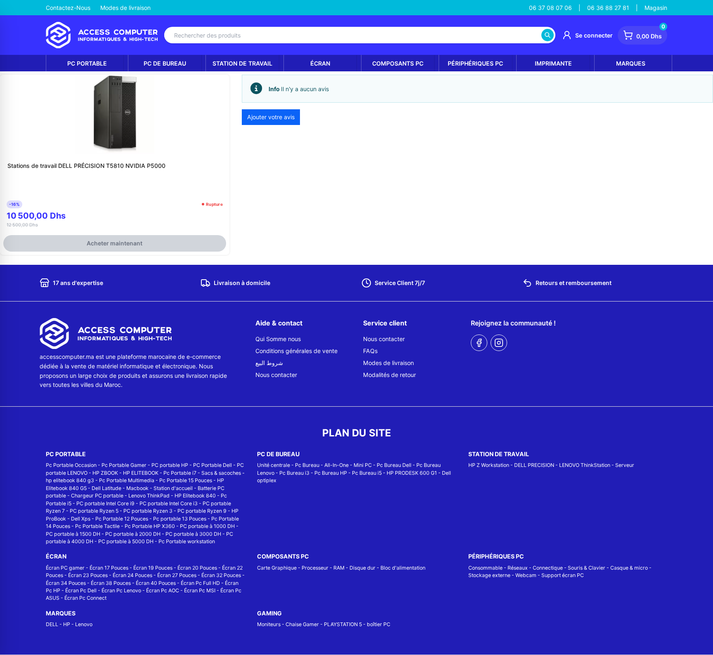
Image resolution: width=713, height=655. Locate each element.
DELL (52, 624)
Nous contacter (276, 374)
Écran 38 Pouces (111, 583)
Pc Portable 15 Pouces (185, 480)
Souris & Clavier (586, 568)
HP (66, 624)
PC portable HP (169, 465)
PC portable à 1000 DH (207, 526)
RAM (339, 568)
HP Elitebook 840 (195, 495)
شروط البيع (269, 362)
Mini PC (363, 465)
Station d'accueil (173, 488)
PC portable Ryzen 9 (202, 511)
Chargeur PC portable (97, 495)
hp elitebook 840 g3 (70, 480)
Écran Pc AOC (162, 590)
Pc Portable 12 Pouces (121, 519)
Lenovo (83, 624)
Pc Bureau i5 (367, 473)
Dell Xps (80, 519)
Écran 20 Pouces (197, 568)
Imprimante (553, 63)
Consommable (485, 568)
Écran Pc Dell (81, 590)
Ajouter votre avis (271, 116)
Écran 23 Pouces (88, 575)
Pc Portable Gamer (124, 465)
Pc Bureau (307, 465)
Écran (320, 63)
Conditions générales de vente (296, 350)
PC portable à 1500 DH (73, 534)
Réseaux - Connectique (535, 568)
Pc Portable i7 (179, 473)
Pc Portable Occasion (71, 465)
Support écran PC (562, 575)
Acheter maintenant (114, 243)
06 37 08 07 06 (550, 7)
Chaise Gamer (302, 624)
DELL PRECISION (534, 465)
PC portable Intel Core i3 (168, 503)
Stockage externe (489, 575)
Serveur (624, 465)
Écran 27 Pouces (176, 575)
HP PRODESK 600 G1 (412, 473)
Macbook (137, 488)
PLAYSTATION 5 (343, 624)
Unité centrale (273, 465)
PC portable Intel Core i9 (105, 503)
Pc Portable (87, 63)
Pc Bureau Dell (394, 465)
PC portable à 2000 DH (133, 534)
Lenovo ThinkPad (149, 495)
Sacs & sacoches (221, 473)
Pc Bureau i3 (294, 473)
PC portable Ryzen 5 (94, 511)
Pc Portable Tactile (97, 526)
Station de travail (242, 63)
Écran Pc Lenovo (121, 590)
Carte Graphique (277, 568)
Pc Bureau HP (330, 473)
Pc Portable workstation (186, 541)
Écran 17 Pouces (109, 568)
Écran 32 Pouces (221, 575)
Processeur (315, 568)
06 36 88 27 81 (608, 7)
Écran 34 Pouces (66, 583)
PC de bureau (165, 63)
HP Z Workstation (488, 465)
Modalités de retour (389, 374)
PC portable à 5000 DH (125, 541)
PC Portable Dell (212, 465)
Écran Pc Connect (85, 598)
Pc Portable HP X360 (150, 526)
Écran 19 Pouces (152, 568)
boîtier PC (378, 624)
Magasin (656, 7)
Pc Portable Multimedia (126, 480)
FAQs (370, 350)
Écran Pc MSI (199, 590)
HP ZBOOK (105, 473)
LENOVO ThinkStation (584, 465)
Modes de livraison (125, 7)
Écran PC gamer (65, 568)
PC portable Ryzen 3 (147, 511)
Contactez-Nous (68, 7)
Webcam (525, 575)
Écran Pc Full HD (200, 583)
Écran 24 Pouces (132, 575)
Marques (630, 63)
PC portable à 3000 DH (193, 534)
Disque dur (362, 568)
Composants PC (397, 63)
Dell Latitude (106, 488)
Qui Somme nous (278, 338)
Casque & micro (629, 568)
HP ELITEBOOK (140, 473)
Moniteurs (269, 624)
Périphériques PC (475, 63)
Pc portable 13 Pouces (179, 519)
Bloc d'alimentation (402, 568)
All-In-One (336, 465)
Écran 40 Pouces (156, 583)
